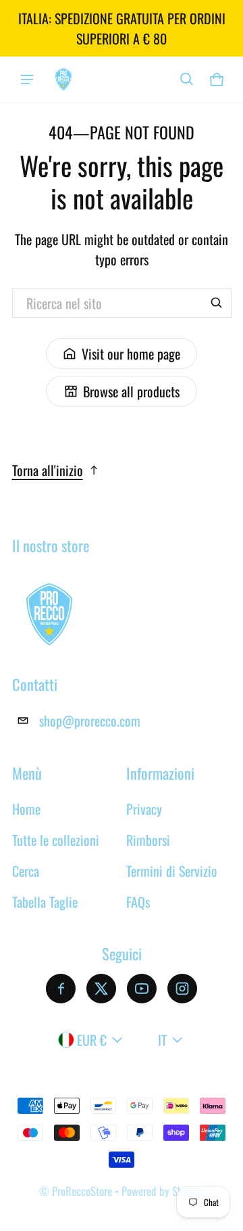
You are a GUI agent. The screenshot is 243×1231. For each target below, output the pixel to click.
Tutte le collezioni (55, 840)
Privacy (144, 809)
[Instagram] (182, 988)
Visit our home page (131, 353)
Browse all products (131, 391)
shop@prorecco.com (89, 720)
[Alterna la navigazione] (27, 79)
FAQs (138, 902)
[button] (187, 79)
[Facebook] (61, 988)
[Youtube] (142, 988)
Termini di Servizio (171, 871)
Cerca (25, 871)
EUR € (92, 1040)
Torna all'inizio (47, 470)
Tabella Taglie (45, 902)
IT (162, 1040)
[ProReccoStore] (63, 79)
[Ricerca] (217, 303)
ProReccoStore (82, 1191)
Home (26, 809)
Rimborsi (148, 840)
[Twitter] (101, 988)
